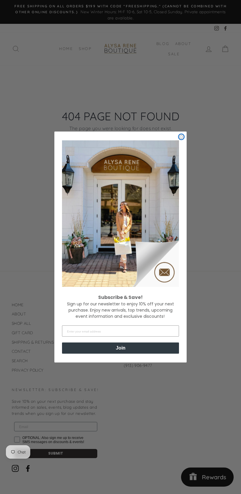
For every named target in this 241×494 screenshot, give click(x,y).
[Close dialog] (181, 137)
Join (120, 347)
